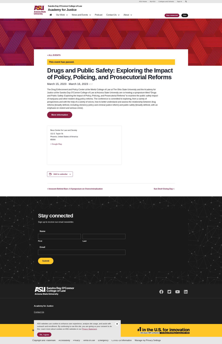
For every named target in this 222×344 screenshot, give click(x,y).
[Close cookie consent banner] (217, 330)
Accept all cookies (134, 335)
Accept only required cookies (163, 335)
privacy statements (77, 335)
